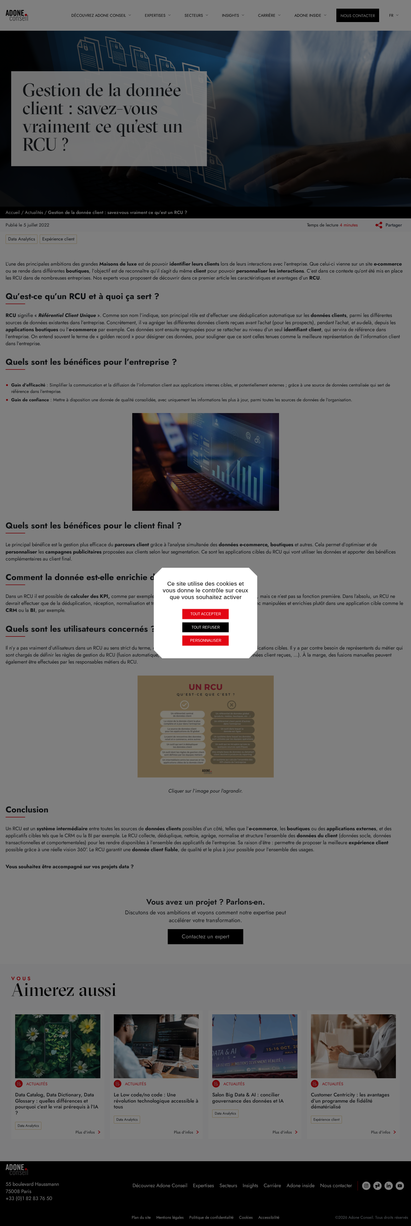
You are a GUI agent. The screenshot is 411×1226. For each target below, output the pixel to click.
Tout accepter (205, 614)
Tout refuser (206, 627)
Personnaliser (205, 640)
